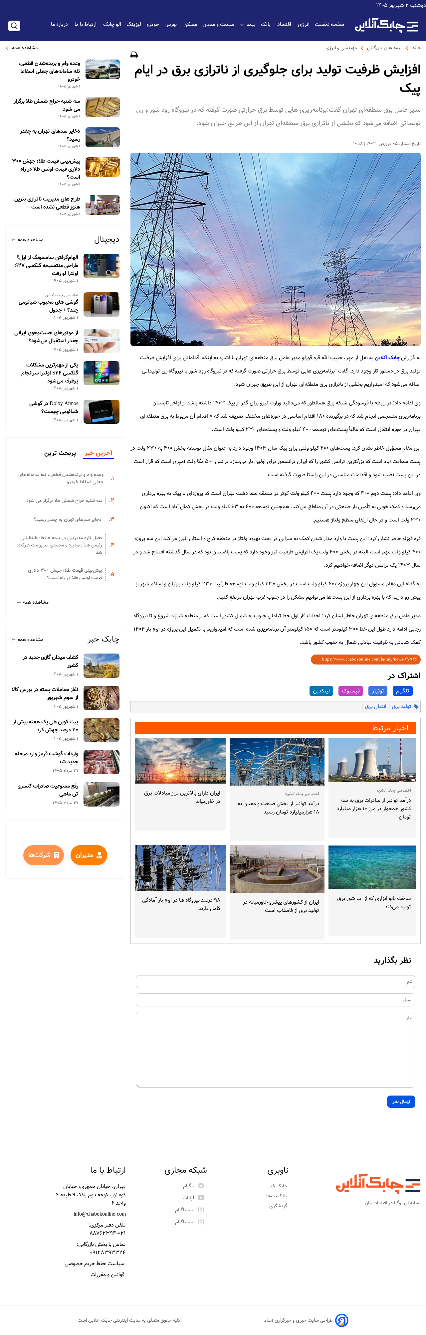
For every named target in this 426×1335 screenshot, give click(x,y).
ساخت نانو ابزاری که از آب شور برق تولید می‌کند (374, 902)
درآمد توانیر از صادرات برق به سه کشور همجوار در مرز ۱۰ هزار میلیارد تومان (373, 808)
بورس (171, 24)
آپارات (188, 1198)
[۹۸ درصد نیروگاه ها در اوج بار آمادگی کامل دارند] (180, 868)
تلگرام (402, 691)
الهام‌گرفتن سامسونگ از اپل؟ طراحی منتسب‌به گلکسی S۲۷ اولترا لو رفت (46, 266)
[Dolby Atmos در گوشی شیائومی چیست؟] (102, 412)
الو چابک (112, 24)
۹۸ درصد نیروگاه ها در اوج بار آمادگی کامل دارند (181, 904)
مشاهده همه (25, 48)
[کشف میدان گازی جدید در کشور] (102, 666)
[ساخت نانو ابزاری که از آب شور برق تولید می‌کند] (372, 867)
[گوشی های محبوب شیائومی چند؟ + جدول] (102, 304)
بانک (266, 24)
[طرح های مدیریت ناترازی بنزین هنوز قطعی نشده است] (103, 205)
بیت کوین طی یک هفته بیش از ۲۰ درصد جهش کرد (45, 726)
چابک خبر (103, 639)
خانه (416, 48)
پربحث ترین (60, 453)
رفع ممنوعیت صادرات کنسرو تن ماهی (48, 790)
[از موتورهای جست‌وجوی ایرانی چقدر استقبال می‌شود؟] (102, 341)
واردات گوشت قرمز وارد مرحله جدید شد (46, 758)
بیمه (251, 24)
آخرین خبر (98, 453)
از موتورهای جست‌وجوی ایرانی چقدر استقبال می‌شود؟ (46, 337)
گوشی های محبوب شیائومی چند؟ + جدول (48, 306)
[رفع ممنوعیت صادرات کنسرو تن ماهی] (102, 794)
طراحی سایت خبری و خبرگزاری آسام (298, 1320)
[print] (134, 56)
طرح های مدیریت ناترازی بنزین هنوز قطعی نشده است (47, 203)
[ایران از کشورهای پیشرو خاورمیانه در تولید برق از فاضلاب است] (277, 869)
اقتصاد (285, 24)
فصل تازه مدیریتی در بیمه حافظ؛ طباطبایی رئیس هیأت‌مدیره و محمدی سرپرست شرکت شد (60, 545)
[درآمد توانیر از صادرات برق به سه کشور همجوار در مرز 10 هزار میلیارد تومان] (372, 760)
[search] (14, 26)
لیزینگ (133, 24)
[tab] (98, 453)
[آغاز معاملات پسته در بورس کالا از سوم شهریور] (102, 698)
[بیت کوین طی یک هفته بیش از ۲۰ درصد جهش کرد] (102, 730)
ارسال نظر (401, 1101)
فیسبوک (351, 691)
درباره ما (60, 24)
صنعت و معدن (218, 24)
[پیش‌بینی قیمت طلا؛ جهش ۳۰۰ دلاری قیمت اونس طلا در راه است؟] (103, 167)
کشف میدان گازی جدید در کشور (50, 661)
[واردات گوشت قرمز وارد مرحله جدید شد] (102, 762)
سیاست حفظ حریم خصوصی (95, 1264)
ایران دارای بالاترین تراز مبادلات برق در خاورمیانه (182, 797)
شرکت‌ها (39, 855)
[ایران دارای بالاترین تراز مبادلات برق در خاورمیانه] (180, 761)
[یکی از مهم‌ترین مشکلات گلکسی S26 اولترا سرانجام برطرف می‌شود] (102, 373)
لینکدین (321, 691)
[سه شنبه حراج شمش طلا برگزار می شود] (103, 107)
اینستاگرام (184, 1210)
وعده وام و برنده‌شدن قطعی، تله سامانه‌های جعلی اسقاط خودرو (49, 71)
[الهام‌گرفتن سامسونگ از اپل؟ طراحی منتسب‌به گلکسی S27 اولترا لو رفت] (102, 266)
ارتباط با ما (86, 24)
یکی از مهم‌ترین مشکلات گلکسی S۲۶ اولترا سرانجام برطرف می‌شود (49, 373)
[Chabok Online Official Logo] (386, 25)
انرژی (304, 24)
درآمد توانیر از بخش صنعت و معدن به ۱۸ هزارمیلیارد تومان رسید (278, 808)
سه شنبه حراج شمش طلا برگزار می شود (47, 105)
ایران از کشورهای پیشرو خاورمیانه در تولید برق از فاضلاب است (281, 906)
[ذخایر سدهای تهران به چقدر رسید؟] (103, 137)
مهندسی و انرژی (341, 48)
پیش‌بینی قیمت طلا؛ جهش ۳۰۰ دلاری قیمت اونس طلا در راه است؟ (46, 169)
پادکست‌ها (277, 1196)
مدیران (84, 855)
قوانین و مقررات (108, 1274)
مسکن (190, 24)
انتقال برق (375, 707)
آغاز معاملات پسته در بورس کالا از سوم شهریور (45, 694)
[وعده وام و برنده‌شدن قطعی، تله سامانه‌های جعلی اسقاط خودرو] (103, 69)
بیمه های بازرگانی (384, 48)
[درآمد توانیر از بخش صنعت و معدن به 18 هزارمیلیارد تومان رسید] (277, 762)
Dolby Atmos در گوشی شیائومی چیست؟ (53, 408)
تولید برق (401, 707)
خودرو (152, 24)
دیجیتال (106, 239)
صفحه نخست (329, 24)
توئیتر (378, 691)
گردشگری (279, 1206)
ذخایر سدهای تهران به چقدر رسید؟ (50, 135)
